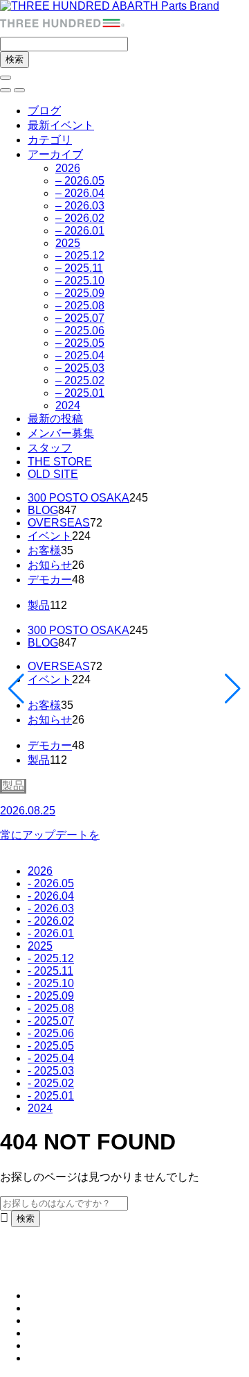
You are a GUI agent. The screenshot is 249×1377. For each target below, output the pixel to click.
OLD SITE (53, 474)
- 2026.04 (51, 896)
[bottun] (5, 78)
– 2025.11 (79, 268)
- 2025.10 (51, 983)
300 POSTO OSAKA (78, 498)
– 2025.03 (79, 368)
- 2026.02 (51, 921)
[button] (5, 90)
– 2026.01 (79, 231)
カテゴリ (50, 140)
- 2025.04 (51, 1058)
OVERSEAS (59, 523)
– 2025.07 (79, 318)
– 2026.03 (79, 206)
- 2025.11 (50, 971)
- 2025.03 (51, 1071)
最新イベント (61, 125)
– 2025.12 (79, 256)
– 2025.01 (79, 393)
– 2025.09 (79, 293)
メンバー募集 (61, 433)
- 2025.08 (51, 1008)
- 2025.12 (51, 958)
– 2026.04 (79, 193)
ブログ (44, 111)
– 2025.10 (79, 280)
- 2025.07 (51, 1021)
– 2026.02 (79, 218)
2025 (67, 243)
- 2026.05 (51, 883)
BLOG (43, 510)
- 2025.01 (51, 1096)
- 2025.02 (51, 1083)
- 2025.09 (51, 996)
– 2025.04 (79, 355)
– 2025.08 (79, 305)
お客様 (44, 550)
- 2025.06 (51, 1033)
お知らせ (50, 565)
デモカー (50, 579)
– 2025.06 (79, 330)
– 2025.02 (79, 380)
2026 (67, 168)
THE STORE (60, 462)
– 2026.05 (79, 181)
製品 (39, 605)
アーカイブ (55, 154)
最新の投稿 (55, 419)
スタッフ (50, 448)
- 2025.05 (51, 1046)
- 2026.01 (51, 933)
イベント (50, 536)
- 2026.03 (51, 908)
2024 (67, 405)
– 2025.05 (79, 343)
